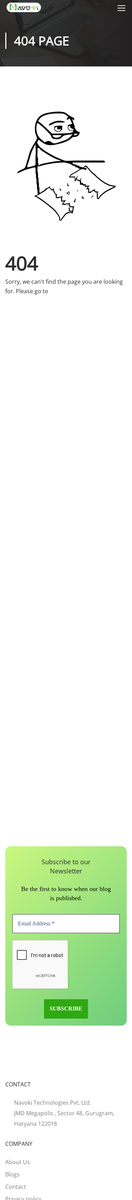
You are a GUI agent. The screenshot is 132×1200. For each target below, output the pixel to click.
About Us (17, 1162)
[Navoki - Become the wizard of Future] (23, 7)
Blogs (12, 1174)
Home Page (65, 291)
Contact (15, 1187)
